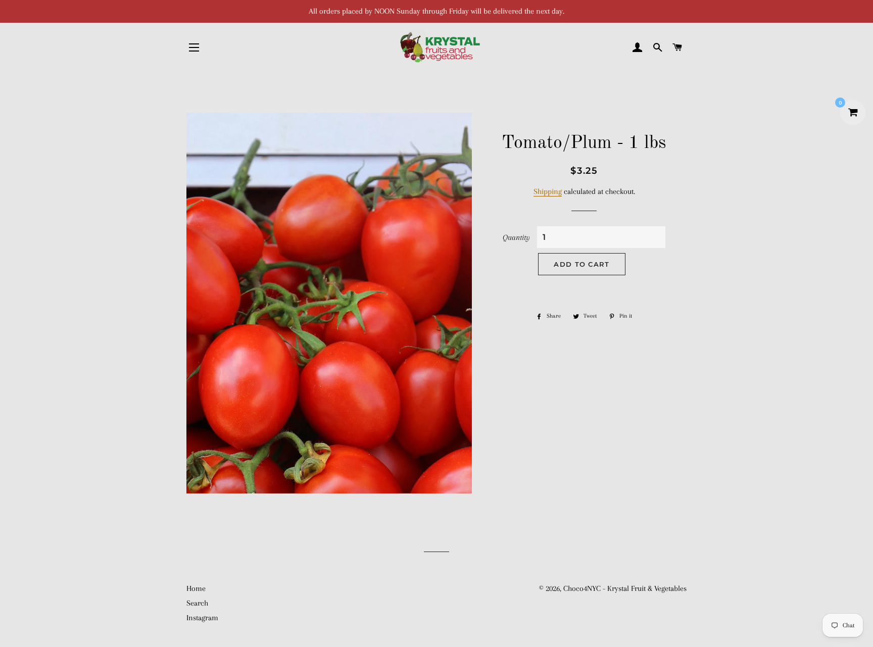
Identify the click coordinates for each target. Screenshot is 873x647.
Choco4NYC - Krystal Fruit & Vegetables (625, 588)
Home (196, 588)
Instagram (202, 617)
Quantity (516, 237)
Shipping (548, 191)
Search (197, 603)
